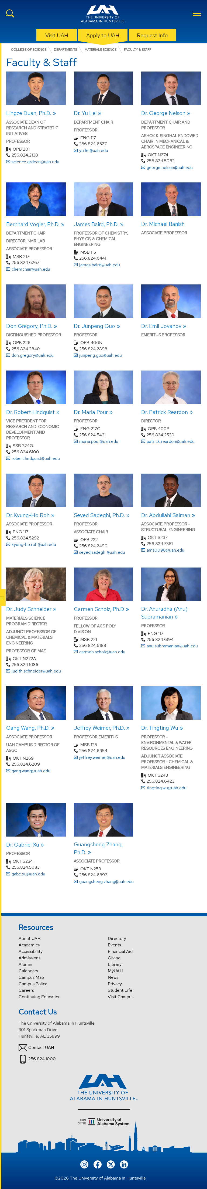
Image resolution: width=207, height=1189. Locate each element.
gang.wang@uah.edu (31, 771)
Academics (29, 945)
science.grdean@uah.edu (35, 162)
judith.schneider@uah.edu (36, 671)
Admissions (29, 958)
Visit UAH (56, 35)
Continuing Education (40, 997)
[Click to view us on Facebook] (98, 1164)
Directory (117, 938)
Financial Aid (120, 951)
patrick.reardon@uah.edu (171, 441)
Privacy (115, 984)
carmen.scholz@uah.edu (102, 652)
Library (115, 964)
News (113, 977)
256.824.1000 (42, 1059)
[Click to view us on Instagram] (84, 1164)
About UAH (30, 938)
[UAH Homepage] (103, 14)
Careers (26, 990)
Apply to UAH (102, 35)
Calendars (28, 971)
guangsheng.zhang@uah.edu (106, 881)
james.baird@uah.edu (99, 265)
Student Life (120, 990)
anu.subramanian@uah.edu (172, 646)
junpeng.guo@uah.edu (100, 355)
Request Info (152, 35)
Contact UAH (41, 1047)
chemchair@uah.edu (31, 269)
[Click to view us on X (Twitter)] (111, 1164)
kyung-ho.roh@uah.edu (34, 544)
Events (114, 945)
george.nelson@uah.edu (170, 167)
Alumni (25, 964)
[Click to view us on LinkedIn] (124, 1164)
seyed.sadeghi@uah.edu (102, 552)
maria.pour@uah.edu (98, 441)
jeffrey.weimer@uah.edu (102, 757)
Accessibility (31, 951)
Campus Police (33, 984)
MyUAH (115, 971)
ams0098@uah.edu (165, 550)
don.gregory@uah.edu (33, 355)
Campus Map (31, 977)
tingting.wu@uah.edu (167, 788)
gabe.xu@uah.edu (28, 874)
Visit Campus (120, 997)
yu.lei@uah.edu (93, 150)
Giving (114, 958)
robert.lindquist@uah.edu (36, 458)
